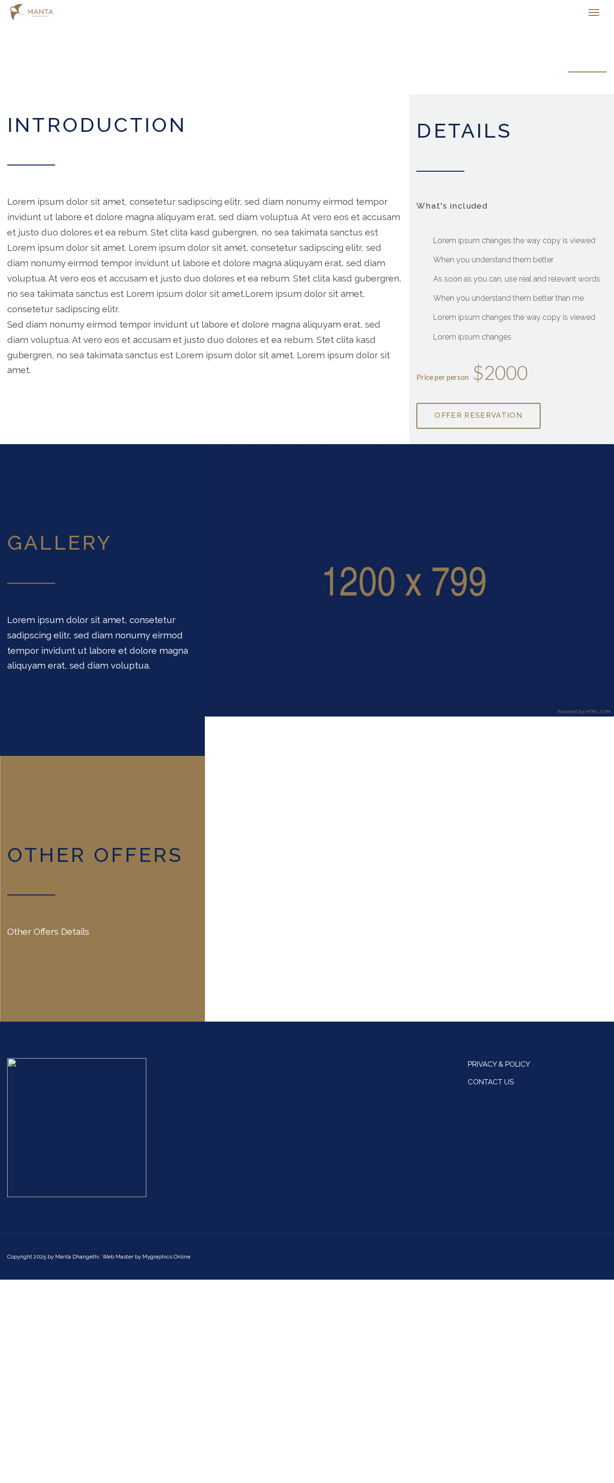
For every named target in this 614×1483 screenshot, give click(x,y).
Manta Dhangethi (77, 1261)
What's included (451, 210)
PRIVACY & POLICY (499, 1069)
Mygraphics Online (166, 1261)
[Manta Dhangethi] (51, 14)
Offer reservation (478, 420)
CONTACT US (491, 1087)
